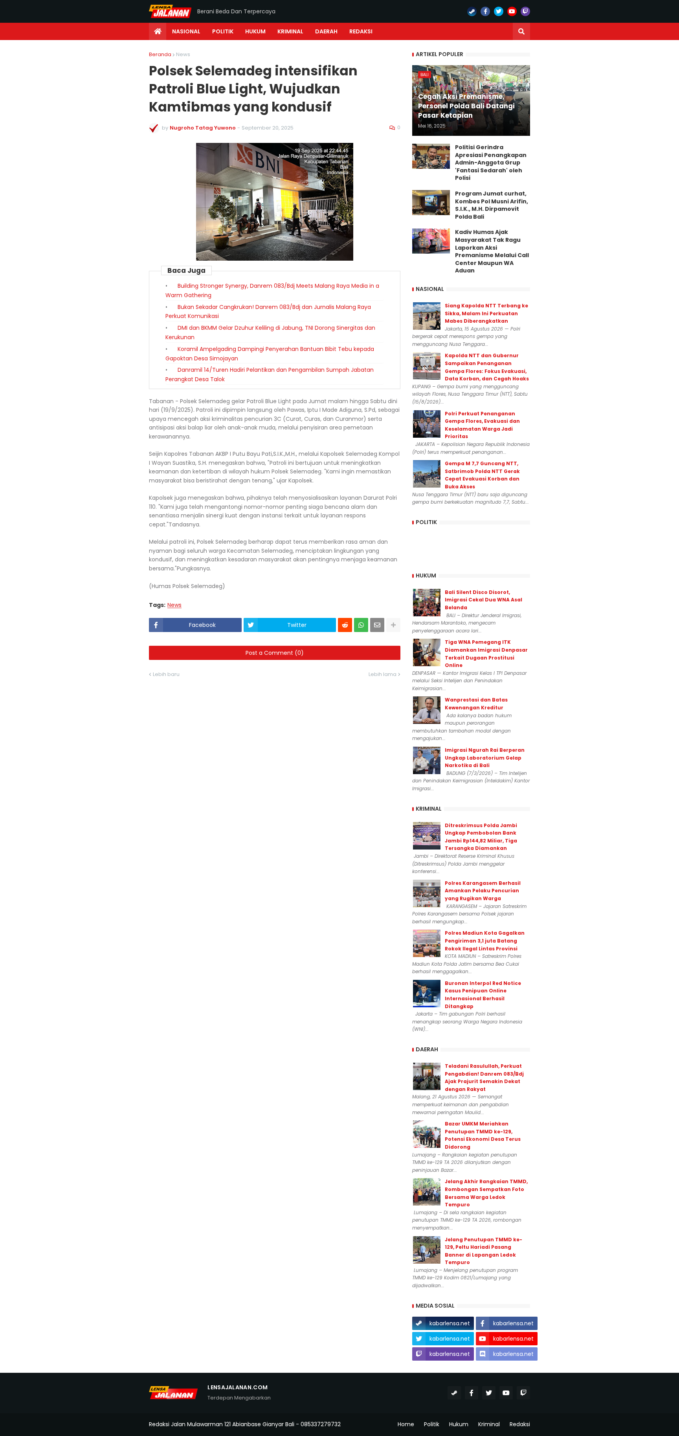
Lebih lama (382, 674)
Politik (431, 1424)
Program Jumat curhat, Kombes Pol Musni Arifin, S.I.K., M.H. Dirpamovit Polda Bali (491, 205)
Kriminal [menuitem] (290, 31)
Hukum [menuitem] (255, 31)
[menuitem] (157, 31)
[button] (521, 31)
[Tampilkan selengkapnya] (393, 625)
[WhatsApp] (361, 625)
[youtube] (512, 11)
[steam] (472, 11)
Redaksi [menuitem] (361, 31)
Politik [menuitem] (222, 31)
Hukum (458, 1424)
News (183, 54)
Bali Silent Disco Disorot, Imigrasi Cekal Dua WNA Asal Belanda (483, 600)
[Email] (377, 625)
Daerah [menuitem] (326, 31)
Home (406, 1424)
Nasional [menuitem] (186, 31)
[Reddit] (345, 625)
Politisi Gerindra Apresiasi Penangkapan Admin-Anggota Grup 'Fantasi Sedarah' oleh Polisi (491, 163)
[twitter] (498, 11)
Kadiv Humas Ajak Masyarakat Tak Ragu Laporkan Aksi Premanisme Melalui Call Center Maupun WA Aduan (492, 251)
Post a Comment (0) (275, 653)
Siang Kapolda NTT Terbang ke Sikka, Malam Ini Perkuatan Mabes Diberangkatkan (486, 313)
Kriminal (489, 1424)
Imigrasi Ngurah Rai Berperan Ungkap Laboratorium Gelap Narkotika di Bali (485, 758)
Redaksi (520, 1424)
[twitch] (525, 11)
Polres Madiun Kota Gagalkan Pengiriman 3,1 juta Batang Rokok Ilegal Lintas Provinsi (485, 941)
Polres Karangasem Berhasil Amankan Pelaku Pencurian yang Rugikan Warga (483, 891)
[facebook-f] (485, 11)
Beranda (160, 54)
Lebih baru (166, 674)
